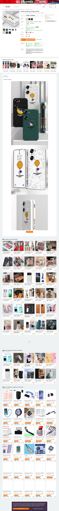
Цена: (22, 15)
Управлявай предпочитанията (38, 508)
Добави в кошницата (31, 39)
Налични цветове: (22, 18)
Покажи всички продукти (6, 415)
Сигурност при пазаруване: (23, 43)
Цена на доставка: (22, 34)
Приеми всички (21, 508)
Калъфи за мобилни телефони (28, 9)
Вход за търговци (38, 4)
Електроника (6, 9)
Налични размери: (22, 21)
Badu (3, 9)
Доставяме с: (22, 32)
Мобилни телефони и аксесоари (20, 9)
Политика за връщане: (22, 49)
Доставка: (22, 28)
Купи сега (23, 39)
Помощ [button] (45, 4)
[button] (3, 7)
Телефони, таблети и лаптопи (12, 9)
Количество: (22, 36)
